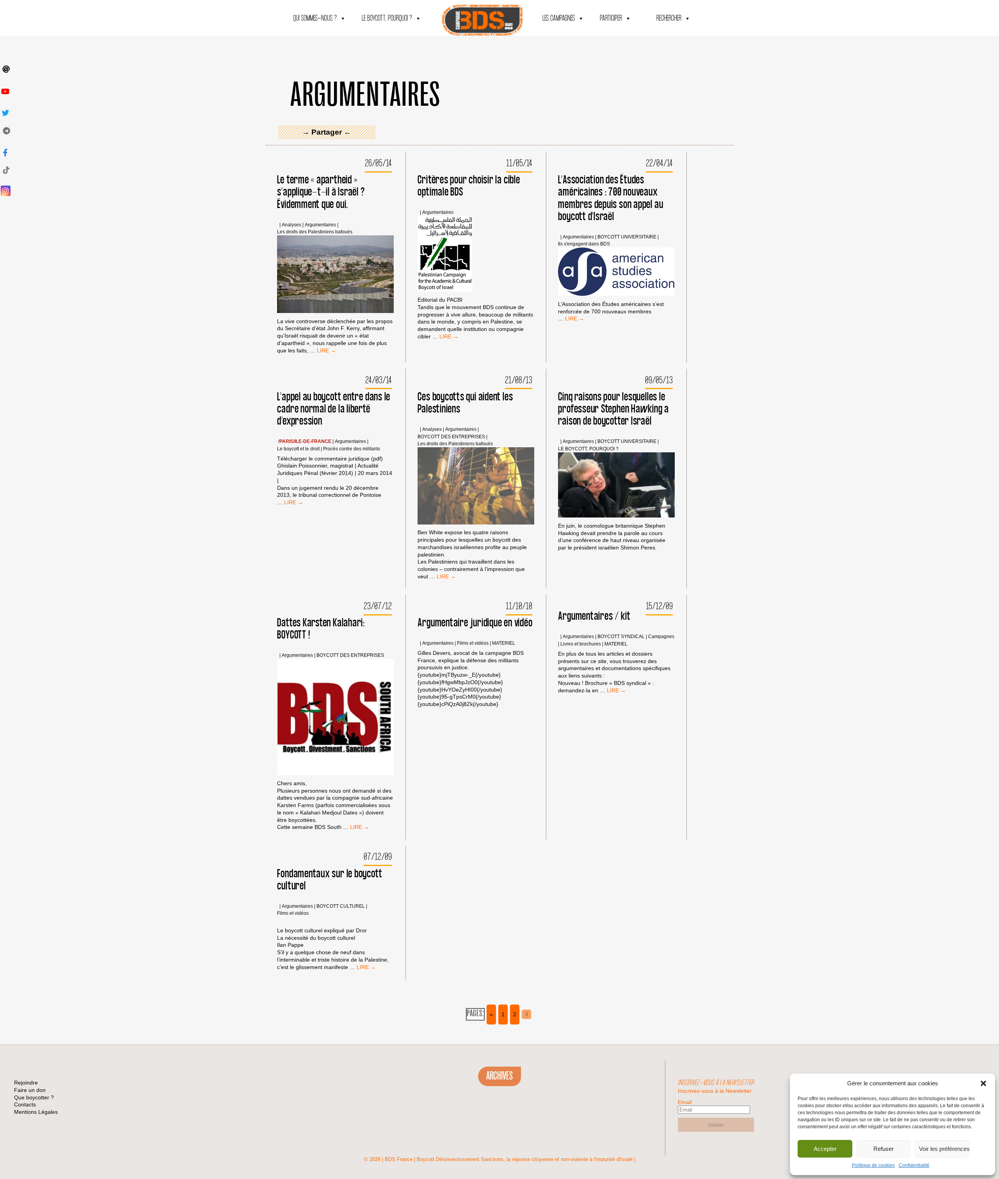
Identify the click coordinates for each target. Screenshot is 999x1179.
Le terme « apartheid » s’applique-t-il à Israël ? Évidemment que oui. (320, 192)
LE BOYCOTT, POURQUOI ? (387, 18)
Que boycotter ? (34, 1097)
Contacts (25, 1104)
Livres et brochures (580, 644)
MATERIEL (503, 643)
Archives (499, 1076)
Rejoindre (26, 1082)
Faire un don (30, 1090)
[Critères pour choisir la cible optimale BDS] (445, 254)
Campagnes (661, 637)
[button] (983, 1083)
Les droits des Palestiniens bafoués (314, 232)
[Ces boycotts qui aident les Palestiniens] (476, 486)
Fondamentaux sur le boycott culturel (329, 880)
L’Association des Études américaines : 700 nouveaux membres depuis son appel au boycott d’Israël (610, 198)
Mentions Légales (36, 1112)
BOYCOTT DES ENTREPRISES (451, 437)
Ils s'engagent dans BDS (584, 244)
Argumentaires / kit (594, 616)
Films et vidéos (473, 643)
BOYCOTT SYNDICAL (621, 637)
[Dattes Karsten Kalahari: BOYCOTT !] (335, 718)
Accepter (825, 1148)
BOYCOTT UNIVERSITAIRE (626, 237)
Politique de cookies (873, 1165)
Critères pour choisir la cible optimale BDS (469, 186)
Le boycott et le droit (298, 449)
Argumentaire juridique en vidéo (475, 623)
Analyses (291, 225)
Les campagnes (558, 18)
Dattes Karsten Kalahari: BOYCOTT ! (321, 629)
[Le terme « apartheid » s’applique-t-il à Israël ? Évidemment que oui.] (335, 275)
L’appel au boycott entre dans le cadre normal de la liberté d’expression (333, 409)
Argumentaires (320, 225)
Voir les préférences (944, 1148)
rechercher (668, 18)
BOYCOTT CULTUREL (340, 906)
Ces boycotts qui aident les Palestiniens (465, 403)
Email (684, 1102)
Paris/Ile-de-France (305, 441)
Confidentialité (914, 1165)
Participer (611, 18)
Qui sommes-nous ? (315, 18)
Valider (715, 1125)
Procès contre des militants (351, 449)
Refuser (883, 1148)
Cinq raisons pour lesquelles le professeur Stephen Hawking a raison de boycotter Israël (613, 409)
